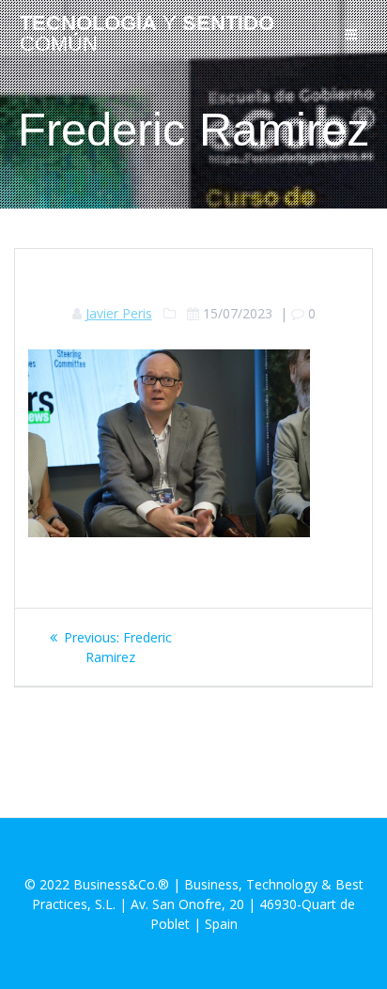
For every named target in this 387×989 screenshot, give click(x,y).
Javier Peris (118, 313)
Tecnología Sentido (147, 34)
